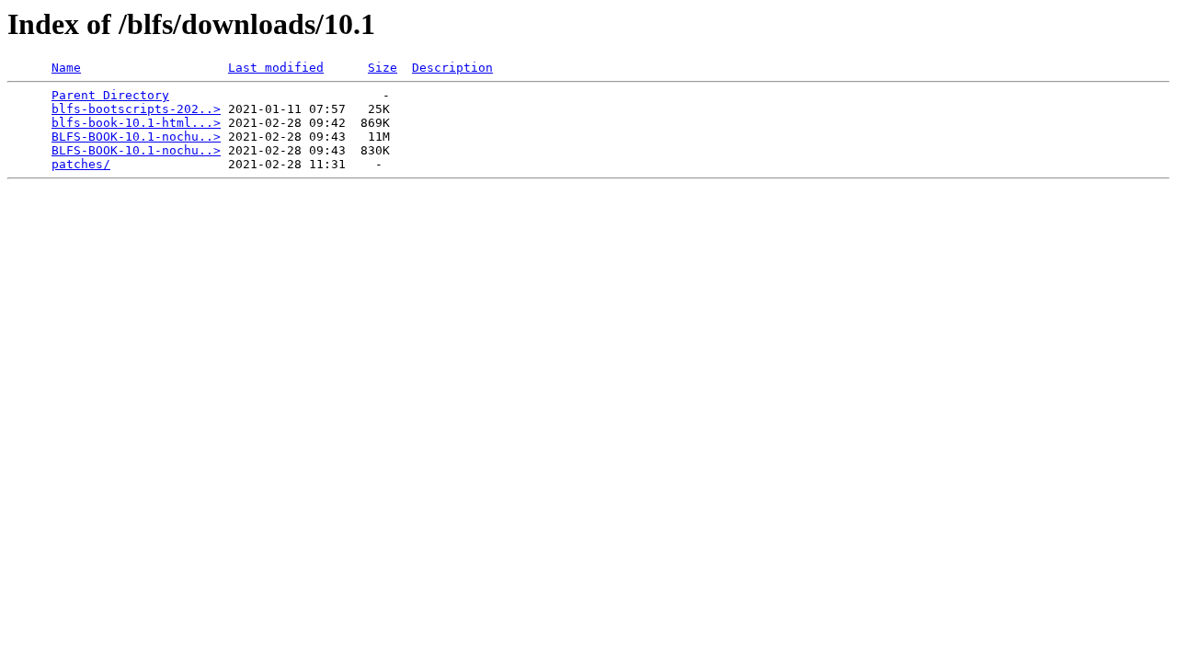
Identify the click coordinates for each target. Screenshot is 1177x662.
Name (66, 67)
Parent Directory (110, 95)
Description (452, 67)
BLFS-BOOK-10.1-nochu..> (136, 136)
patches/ (80, 164)
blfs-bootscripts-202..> (136, 109)
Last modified (276, 67)
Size (382, 67)
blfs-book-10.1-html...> (136, 123)
